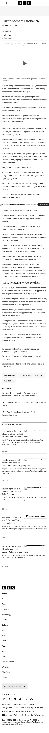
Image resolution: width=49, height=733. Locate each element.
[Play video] (24, 63)
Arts (3, 630)
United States (9, 381)
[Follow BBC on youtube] (31, 699)
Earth (4, 641)
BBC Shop (6, 672)
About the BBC (33, 704)
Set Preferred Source (38, 715)
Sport (4, 604)
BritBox (5, 677)
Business (5, 609)
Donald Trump (25, 375)
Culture (5, 625)
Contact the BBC (41, 708)
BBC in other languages (13, 686)
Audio (4, 646)
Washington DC (10, 375)
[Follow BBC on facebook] (9, 699)
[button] (5, 3)
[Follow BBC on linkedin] (26, 699)
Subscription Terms (19, 704)
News (4, 599)
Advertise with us (8, 711)
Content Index (24, 715)
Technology (6, 615)
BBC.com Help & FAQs (9, 715)
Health (4, 620)
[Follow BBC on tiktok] (20, 699)
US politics (39, 375)
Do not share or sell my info (25, 711)
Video (4, 651)
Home (4, 594)
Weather (5, 667)
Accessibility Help (27, 708)
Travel (4, 635)
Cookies (16, 708)
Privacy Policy (7, 708)
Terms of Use (6, 704)
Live (3, 656)
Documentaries (8, 662)
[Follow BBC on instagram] (15, 699)
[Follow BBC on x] (4, 699)
